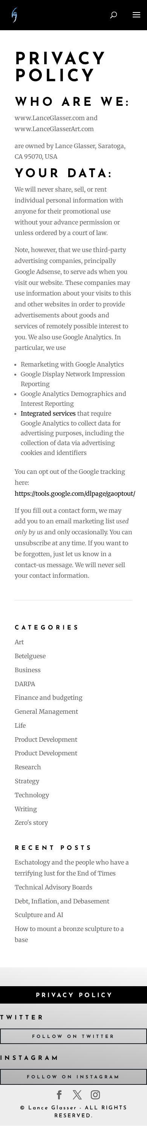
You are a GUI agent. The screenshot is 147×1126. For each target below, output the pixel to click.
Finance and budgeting (49, 697)
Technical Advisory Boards (53, 887)
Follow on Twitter (73, 1037)
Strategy (27, 781)
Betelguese (30, 656)
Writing (26, 809)
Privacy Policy (74, 996)
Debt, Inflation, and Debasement (62, 901)
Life (20, 725)
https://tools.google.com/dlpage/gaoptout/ (75, 493)
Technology (32, 795)
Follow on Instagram (73, 1077)
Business (28, 670)
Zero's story (31, 822)
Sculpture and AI (39, 915)
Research (28, 767)
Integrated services (48, 413)
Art (19, 642)
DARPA (25, 684)
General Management (46, 711)
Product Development (46, 739)
